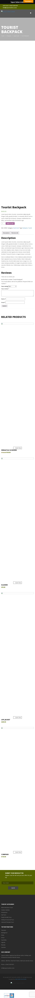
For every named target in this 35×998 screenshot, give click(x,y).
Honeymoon (4, 912)
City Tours (3, 915)
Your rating (4, 286)
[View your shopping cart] (29, 13)
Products (9, 36)
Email (3, 302)
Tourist (30, 228)
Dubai (2, 935)
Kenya (2, 937)
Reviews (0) (15, 233)
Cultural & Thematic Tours (7, 922)
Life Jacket (5, 720)
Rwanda (3, 945)
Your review (5, 289)
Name (3, 299)
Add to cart (10, 223)
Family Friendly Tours (6, 917)
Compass (5, 854)
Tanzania (3, 930)
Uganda (3, 942)
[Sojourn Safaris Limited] (8, 11)
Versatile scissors (9, 450)
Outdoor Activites (5, 910)
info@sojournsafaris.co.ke (10, 7)
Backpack (25, 228)
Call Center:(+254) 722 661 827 (10, 5)
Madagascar (4, 932)
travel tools (16, 36)
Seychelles (4, 940)
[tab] (6, 233)
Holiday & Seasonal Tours (7, 919)
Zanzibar (3, 947)
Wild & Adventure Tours (7, 907)
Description (6, 233)
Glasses (4, 585)
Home (2, 36)
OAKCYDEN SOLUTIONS (20, 979)
